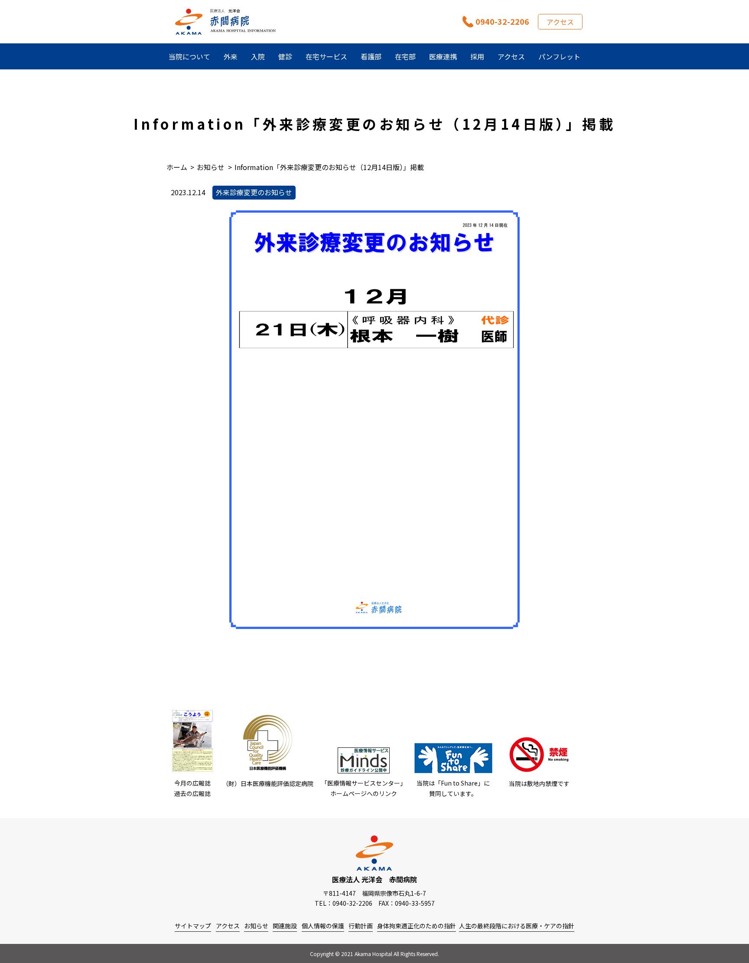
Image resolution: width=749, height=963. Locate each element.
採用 (477, 56)
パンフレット (559, 56)
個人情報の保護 (323, 925)
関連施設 (285, 925)
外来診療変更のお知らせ (254, 192)
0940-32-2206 (502, 21)
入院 (258, 56)
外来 (231, 56)
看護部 (371, 56)
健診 (285, 56)
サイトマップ (193, 925)
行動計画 (360, 925)
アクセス (560, 21)
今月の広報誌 (192, 783)
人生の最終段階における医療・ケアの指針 (516, 925)
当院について (189, 56)
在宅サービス (326, 56)
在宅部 (405, 56)
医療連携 (443, 56)
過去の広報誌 (192, 793)
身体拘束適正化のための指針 (416, 925)
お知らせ (256, 925)
